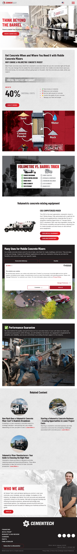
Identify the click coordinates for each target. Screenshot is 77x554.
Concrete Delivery (21, 261)
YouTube (73, 535)
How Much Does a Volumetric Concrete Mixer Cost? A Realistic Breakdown (17, 419)
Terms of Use (54, 550)
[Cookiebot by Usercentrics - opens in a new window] (64, 266)
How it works (12, 105)
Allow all (60, 287)
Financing (6, 529)
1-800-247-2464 (68, 2)
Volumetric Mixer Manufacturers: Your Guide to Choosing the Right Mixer (17, 456)
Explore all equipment (50, 233)
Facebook (59, 535)
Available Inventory (49, 238)
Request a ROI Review (10, 534)
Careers (5, 537)
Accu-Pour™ (7, 532)
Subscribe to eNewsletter (12, 546)
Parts (4, 539)
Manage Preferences (62, 283)
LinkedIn (64, 535)
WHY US (8, 511)
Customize (37, 287)
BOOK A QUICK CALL (11, 33)
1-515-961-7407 (71, 547)
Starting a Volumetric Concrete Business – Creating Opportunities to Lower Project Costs (57, 421)
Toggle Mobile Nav (73, 2)
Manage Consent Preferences (66, 550)
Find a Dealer (7, 541)
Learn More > (30, 427)
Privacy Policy (57, 277)
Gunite (56, 261)
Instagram (68, 535)
